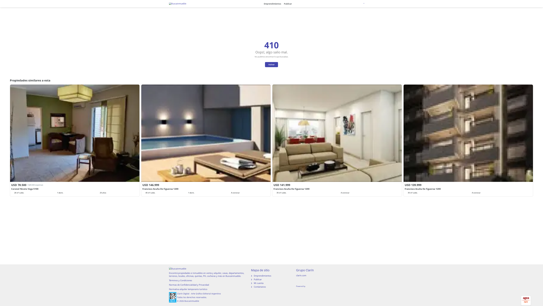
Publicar (288, 3)
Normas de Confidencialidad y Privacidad (189, 284)
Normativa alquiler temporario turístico (188, 289)
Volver (271, 64)
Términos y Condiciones (180, 280)
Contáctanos (260, 286)
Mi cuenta (258, 283)
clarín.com (301, 275)
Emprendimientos (272, 3)
